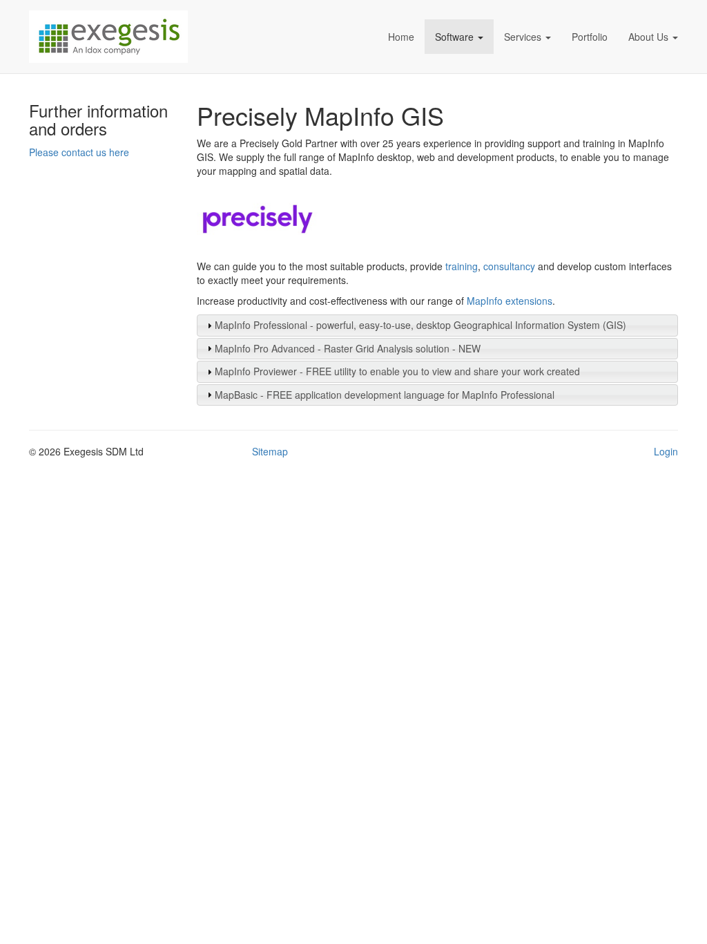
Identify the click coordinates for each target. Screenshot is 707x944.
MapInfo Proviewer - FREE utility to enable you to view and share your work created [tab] (397, 371)
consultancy (509, 266)
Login (666, 451)
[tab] (438, 325)
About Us (648, 37)
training (461, 266)
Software (454, 37)
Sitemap (270, 451)
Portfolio (590, 37)
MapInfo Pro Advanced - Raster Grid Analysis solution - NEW (348, 348)
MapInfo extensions (509, 301)
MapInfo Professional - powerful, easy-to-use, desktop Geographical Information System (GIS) (420, 325)
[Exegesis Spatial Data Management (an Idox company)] (153, 36)
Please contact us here (79, 152)
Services (522, 37)
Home (401, 37)
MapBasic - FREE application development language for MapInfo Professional (384, 395)
